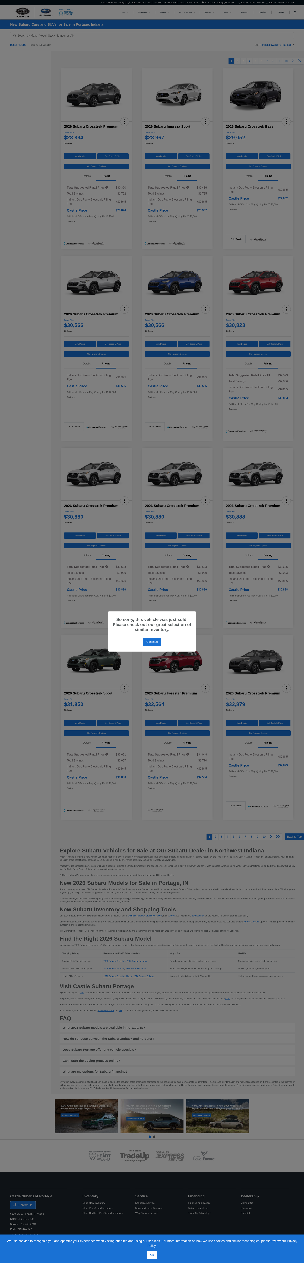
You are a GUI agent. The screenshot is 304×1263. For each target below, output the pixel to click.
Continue (152, 641)
